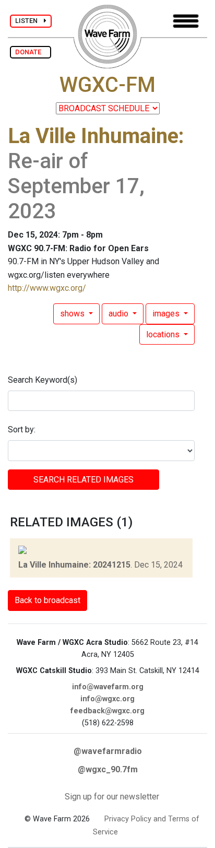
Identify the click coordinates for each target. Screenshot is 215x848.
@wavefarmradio (108, 751)
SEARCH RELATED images (83, 480)
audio (119, 314)
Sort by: (21, 429)
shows (73, 314)
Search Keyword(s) (42, 380)
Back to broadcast (47, 600)
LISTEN (29, 21)
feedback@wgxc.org (107, 710)
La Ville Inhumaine (93, 136)
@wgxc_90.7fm (108, 769)
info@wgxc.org (107, 698)
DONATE (30, 52)
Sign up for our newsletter (112, 797)
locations (164, 334)
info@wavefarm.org (108, 686)
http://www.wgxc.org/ (47, 288)
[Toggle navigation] (185, 21)
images (167, 314)
